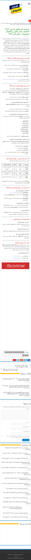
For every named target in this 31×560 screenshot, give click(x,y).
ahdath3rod (10, 554)
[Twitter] (16, 556)
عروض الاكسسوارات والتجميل (19, 23)
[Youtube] (15, 556)
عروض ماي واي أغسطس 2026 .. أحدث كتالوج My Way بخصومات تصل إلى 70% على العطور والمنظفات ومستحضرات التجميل (16, 394)
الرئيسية (28, 23)
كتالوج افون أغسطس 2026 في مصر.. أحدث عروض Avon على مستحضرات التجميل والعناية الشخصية (15, 386)
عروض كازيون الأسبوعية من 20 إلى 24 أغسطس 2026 (17, 488)
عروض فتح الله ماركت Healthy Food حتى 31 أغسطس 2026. (16, 497)
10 (9, 352)
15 (23, 355)
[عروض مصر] (15, 9)
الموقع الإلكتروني (25, 431)
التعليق (27, 408)
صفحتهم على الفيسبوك (7, 79)
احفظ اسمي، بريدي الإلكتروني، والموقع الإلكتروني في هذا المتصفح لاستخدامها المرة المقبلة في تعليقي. (17, 436)
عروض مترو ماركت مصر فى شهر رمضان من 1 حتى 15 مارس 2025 (10, 369)
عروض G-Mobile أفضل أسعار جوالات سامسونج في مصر (21, 365)
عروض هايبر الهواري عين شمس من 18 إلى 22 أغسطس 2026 (15, 513)
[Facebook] (18, 556)
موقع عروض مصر (17, 79)
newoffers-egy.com (17, 256)
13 (27, 355)
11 (7, 352)
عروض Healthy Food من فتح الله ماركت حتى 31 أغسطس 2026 (15, 516)
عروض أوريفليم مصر (16, 258)
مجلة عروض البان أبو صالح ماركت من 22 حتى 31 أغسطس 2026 (15, 458)
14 (25, 355)
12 (5, 352)
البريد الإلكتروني (25, 426)
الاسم (27, 422)
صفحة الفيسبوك (13, 205)
